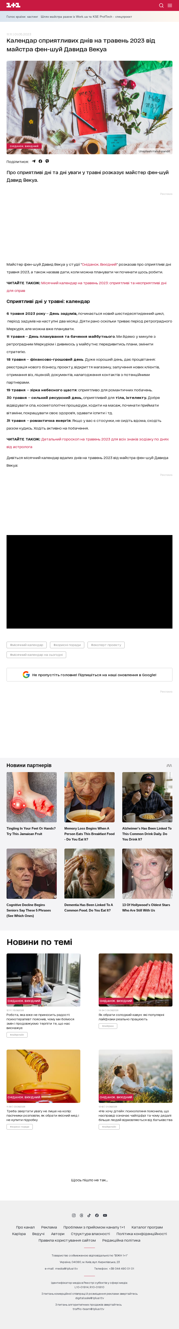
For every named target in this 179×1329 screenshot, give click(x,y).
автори (57, 1233)
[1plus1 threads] (81, 1215)
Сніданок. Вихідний (24, 146)
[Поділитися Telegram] (33, 161)
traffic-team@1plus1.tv (88, 1308)
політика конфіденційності (142, 1233)
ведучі (38, 1233)
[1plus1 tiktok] (89, 1215)
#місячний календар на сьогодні (36, 654)
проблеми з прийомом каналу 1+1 (94, 1227)
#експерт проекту (106, 644)
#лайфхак (108, 1025)
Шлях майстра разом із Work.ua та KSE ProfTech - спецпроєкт (86, 16)
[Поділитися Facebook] (40, 161)
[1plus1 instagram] (74, 1215)
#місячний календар (26, 644)
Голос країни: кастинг (22, 16)
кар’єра (19, 1233)
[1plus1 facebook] (97, 1215)
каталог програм (147, 1227)
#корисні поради (67, 644)
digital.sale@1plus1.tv (89, 1298)
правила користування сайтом (67, 1240)
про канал (25, 1227)
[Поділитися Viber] (47, 161)
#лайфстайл (17, 1034)
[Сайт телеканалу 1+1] (13, 6)
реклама (49, 1227)
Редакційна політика (121, 1240)
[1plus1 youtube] (105, 1215)
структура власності (90, 1233)
